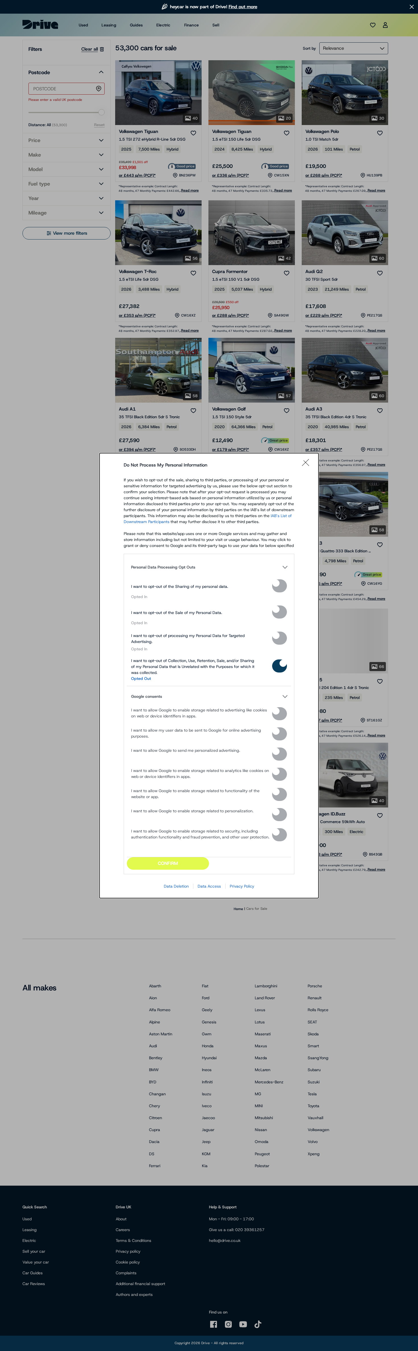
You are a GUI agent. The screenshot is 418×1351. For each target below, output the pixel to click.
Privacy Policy (242, 886)
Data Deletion (176, 886)
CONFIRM (168, 863)
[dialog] (209, 675)
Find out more (243, 7)
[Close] (307, 465)
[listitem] (209, 567)
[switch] (279, 585)
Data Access (209, 886)
